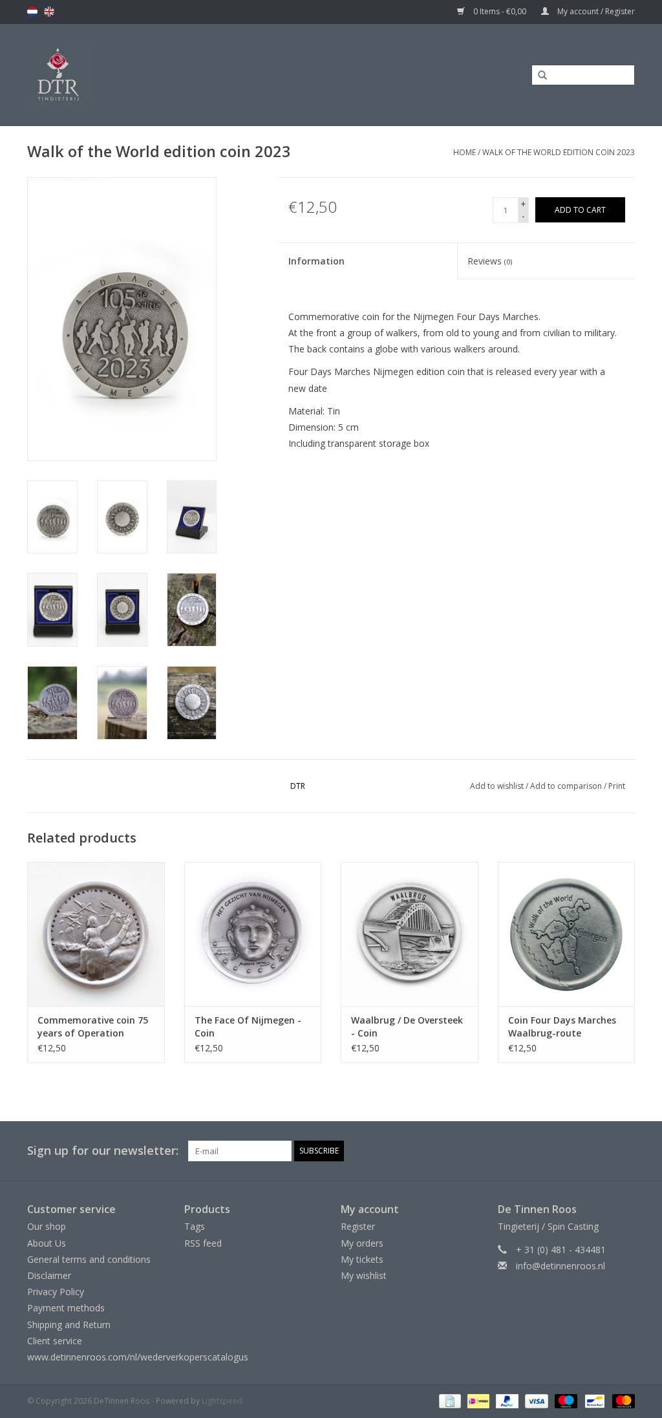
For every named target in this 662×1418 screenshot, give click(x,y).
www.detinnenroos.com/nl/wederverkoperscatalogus (137, 1357)
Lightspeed (222, 1400)
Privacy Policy (55, 1291)
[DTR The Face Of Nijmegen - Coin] (253, 934)
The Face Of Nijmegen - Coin (248, 1026)
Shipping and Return (69, 1324)
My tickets (362, 1259)
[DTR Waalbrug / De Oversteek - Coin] (409, 934)
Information (316, 261)
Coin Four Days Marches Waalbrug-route (562, 1026)
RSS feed (203, 1243)
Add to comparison (567, 785)
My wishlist (364, 1275)
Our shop (46, 1226)
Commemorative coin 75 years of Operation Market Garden (92, 1027)
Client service (54, 1341)
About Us (46, 1243)
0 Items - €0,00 (499, 11)
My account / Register (595, 11)
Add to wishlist (497, 785)
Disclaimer (49, 1275)
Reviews (489, 261)
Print (616, 785)
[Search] (537, 76)
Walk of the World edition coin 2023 (558, 152)
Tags (194, 1226)
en (49, 11)
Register (358, 1226)
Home (464, 152)
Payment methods (66, 1308)
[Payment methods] (448, 1400)
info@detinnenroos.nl (560, 1266)
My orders (362, 1243)
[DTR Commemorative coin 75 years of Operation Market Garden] (96, 934)
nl (32, 11)
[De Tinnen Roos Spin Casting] (137, 74)
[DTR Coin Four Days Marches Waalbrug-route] (566, 934)
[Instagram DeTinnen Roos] (624, 1151)
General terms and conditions (89, 1259)
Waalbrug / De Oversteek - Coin (407, 1026)
